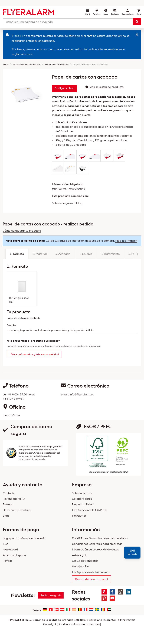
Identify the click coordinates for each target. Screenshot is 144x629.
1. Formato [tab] (17, 254)
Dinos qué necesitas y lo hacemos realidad (35, 354)
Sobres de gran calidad (67, 203)
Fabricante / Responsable (68, 188)
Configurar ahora (64, 88)
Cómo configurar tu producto (22, 230)
